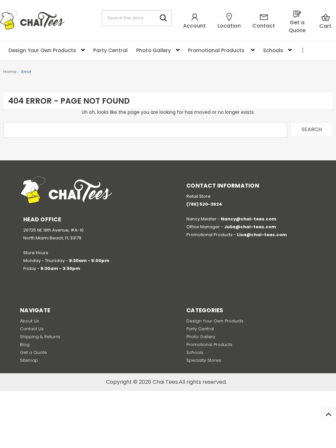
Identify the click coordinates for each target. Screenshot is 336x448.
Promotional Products (209, 344)
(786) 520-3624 (62, 276)
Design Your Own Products (214, 321)
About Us (29, 321)
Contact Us (32, 329)
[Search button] (164, 18)
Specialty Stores (203, 360)
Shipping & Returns (40, 337)
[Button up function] (329, 414)
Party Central (200, 329)
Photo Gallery (200, 337)
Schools (194, 352)
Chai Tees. (166, 382)
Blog (25, 344)
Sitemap (29, 360)
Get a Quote (33, 352)
